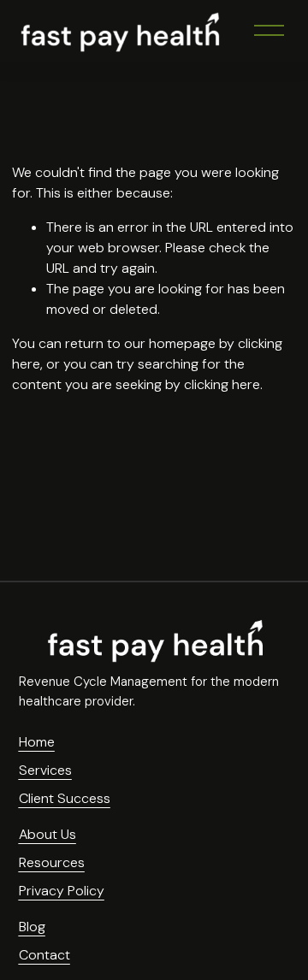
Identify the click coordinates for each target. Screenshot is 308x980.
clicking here (222, 384)
